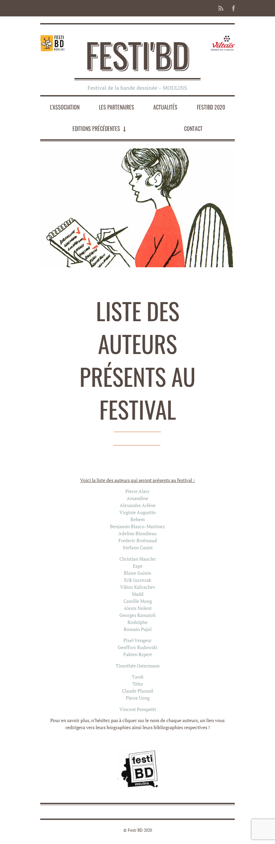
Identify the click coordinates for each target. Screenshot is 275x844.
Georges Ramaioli (137, 615)
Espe (138, 566)
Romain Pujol (138, 629)
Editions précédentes (96, 129)
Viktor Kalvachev (137, 587)
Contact (193, 129)
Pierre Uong (138, 698)
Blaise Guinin (137, 573)
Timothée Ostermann (138, 665)
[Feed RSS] (220, 8)
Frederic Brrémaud (137, 540)
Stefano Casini (138, 547)
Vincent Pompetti (137, 709)
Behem (137, 519)
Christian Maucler (137, 559)
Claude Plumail (137, 691)
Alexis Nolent (138, 608)
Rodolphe (137, 622)
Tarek (138, 677)
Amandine (137, 498)
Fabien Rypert (137, 654)
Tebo (137, 684)
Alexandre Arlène (138, 505)
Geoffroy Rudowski (137, 647)
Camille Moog (137, 601)
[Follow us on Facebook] (231, 8)
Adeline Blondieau (137, 533)
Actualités (165, 107)
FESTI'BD (137, 54)
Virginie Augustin (137, 512)
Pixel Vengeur (137, 640)
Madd (138, 594)
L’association (64, 107)
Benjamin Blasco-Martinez (137, 526)
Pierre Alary (137, 491)
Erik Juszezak (137, 580)
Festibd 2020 (211, 107)
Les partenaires (116, 107)
